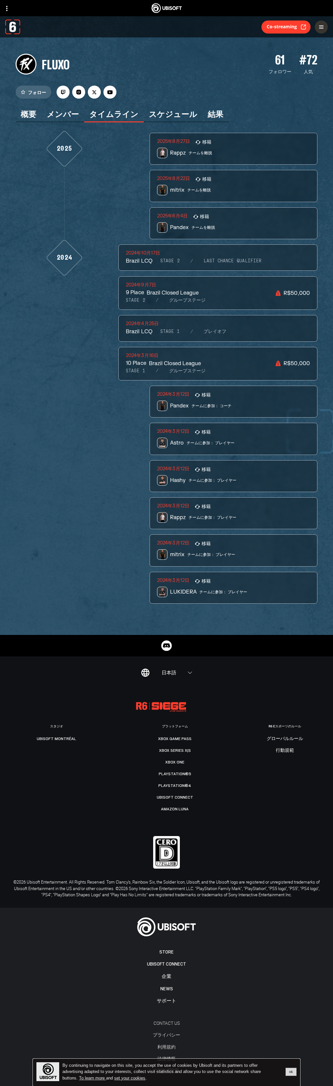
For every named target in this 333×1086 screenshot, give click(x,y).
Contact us (166, 1023)
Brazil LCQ (139, 261)
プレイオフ (215, 331)
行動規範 (285, 750)
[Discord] (166, 645)
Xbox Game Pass (175, 738)
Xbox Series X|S (175, 750)
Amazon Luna (175, 809)
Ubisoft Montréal (56, 738)
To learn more (92, 1078)
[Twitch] (63, 92)
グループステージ (187, 300)
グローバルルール (285, 738)
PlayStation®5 (175, 774)
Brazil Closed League (173, 293)
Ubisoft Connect (166, 964)
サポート (166, 1000)
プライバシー (166, 1035)
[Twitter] (94, 92)
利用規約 (166, 1047)
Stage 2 (170, 261)
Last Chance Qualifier (232, 261)
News (166, 988)
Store (166, 952)
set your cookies (129, 1078)
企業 (166, 976)
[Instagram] (78, 92)
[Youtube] (109, 92)
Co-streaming (282, 26)
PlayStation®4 (174, 785)
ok (291, 1072)
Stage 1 (170, 331)
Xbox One (174, 762)
